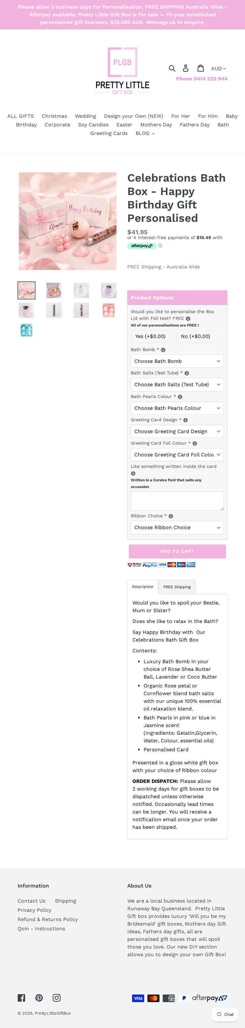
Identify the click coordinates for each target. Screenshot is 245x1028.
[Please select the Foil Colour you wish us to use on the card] (194, 443)
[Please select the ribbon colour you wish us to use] (170, 516)
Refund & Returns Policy (48, 919)
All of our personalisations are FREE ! (165, 325)
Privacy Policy (34, 910)
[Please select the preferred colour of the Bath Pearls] (180, 396)
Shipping (65, 901)
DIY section (203, 947)
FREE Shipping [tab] (176, 587)
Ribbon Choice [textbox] (177, 515)
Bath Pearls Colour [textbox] (177, 396)
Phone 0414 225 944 (201, 79)
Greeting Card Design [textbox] (175, 419)
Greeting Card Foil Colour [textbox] (177, 443)
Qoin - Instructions (41, 929)
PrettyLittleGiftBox (53, 1013)
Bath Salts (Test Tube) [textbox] (177, 372)
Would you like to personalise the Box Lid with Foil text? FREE (177, 317)
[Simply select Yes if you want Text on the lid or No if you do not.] (188, 318)
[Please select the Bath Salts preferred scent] (186, 373)
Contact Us (31, 901)
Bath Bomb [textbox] (177, 349)
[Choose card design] (185, 420)
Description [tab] (142, 586)
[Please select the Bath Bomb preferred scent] (163, 350)
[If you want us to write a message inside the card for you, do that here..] (133, 473)
